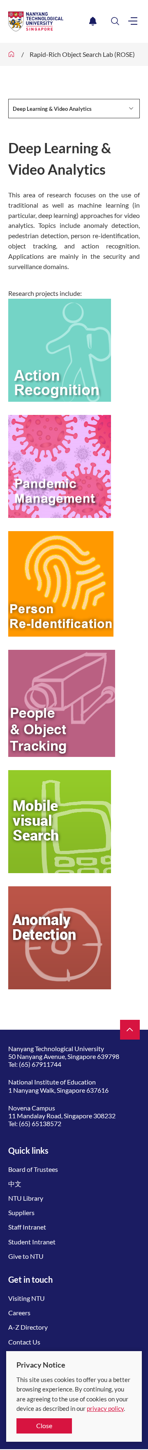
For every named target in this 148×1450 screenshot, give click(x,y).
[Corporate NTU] (11, 54)
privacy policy (105, 1408)
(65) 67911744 (40, 1064)
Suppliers (21, 1212)
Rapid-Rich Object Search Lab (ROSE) (82, 54)
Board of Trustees (33, 1169)
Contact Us (24, 1342)
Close (44, 1425)
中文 (14, 1184)
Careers (19, 1312)
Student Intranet (32, 1242)
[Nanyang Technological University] (47, 21)
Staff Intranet (27, 1227)
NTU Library (25, 1198)
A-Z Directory (28, 1327)
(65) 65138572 (40, 1123)
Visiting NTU (26, 1298)
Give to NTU (26, 1256)
